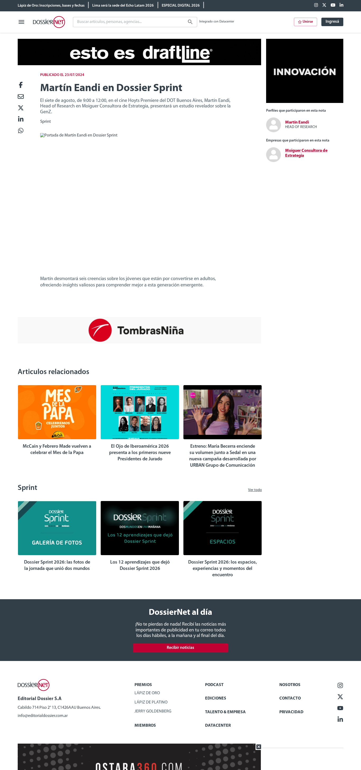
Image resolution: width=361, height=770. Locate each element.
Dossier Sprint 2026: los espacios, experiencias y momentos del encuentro (222, 569)
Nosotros (289, 685)
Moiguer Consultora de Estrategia (306, 153)
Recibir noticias (180, 648)
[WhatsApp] (21, 131)
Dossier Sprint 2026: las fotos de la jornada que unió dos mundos (57, 565)
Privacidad (291, 712)
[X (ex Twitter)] (324, 5)
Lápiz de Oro (147, 693)
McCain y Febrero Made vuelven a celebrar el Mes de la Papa (57, 449)
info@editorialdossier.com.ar (43, 716)
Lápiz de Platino (151, 702)
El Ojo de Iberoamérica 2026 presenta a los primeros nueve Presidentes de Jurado (140, 453)
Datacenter (218, 726)
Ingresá (332, 22)
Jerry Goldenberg (153, 711)
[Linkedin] (341, 5)
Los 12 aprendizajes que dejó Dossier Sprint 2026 (140, 565)
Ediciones (215, 698)
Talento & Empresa (225, 712)
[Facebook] (316, 5)
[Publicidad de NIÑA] (139, 342)
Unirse (308, 22)
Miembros (145, 726)
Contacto (290, 698)
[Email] (21, 97)
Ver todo (255, 490)
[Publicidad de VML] (304, 102)
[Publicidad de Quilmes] (139, 64)
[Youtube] (333, 5)
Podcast (214, 685)
